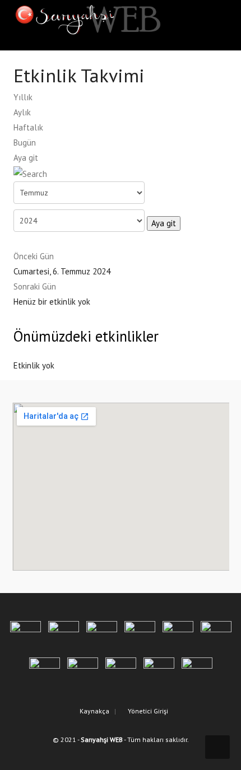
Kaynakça (93, 711)
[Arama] (30, 172)
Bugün (24, 142)
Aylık (22, 112)
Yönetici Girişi (147, 711)
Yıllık (23, 97)
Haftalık (28, 127)
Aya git (25, 157)
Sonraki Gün (34, 286)
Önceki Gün (33, 256)
